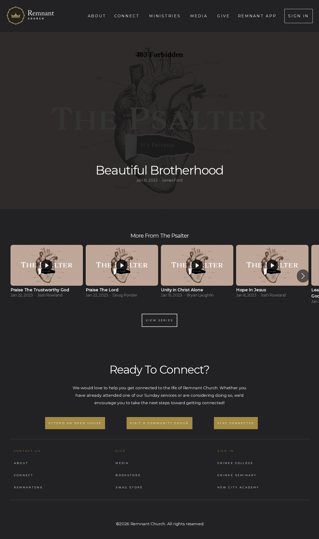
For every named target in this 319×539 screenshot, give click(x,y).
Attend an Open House (75, 423)
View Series (159, 320)
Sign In (298, 16)
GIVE (121, 451)
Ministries (165, 16)
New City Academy (238, 487)
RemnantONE (28, 487)
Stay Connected (236, 423)
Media (199, 16)
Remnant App (257, 16)
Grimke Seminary (237, 475)
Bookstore (128, 475)
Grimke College (235, 463)
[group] (47, 272)
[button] (303, 276)
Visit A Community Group (159, 423)
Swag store (129, 487)
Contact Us (27, 451)
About (97, 16)
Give (223, 16)
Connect (127, 16)
